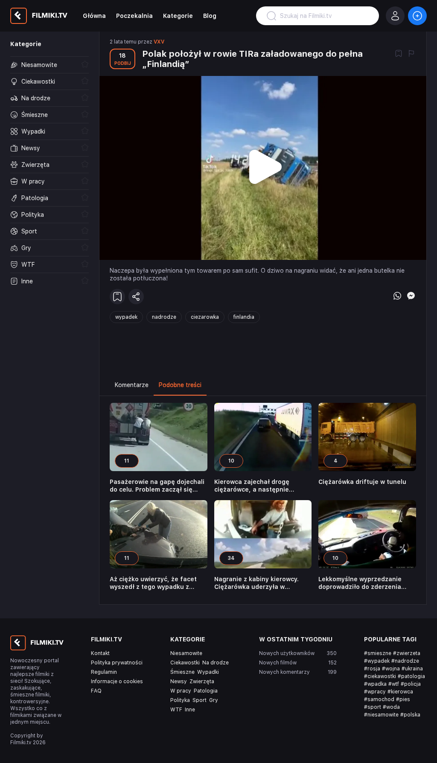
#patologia (411, 676)
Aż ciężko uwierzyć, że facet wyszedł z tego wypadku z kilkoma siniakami (153, 583)
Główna (94, 15)
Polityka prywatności (117, 663)
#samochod (379, 699)
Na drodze (215, 663)
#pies (403, 699)
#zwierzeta (406, 653)
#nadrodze (405, 661)
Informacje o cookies (117, 681)
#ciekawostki (380, 676)
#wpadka (375, 684)
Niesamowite (186, 653)
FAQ (96, 691)
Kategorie (178, 15)
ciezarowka (205, 317)
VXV (159, 42)
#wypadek (377, 661)
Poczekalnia (134, 15)
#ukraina (412, 669)
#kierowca (400, 692)
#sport (372, 707)
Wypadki (208, 672)
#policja (411, 684)
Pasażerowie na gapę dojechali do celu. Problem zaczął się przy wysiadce (157, 485)
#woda (391, 707)
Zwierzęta (201, 681)
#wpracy (375, 692)
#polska (410, 715)
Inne (190, 710)
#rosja (372, 669)
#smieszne (377, 653)
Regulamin (104, 672)
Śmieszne (182, 672)
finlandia (243, 317)
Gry (213, 700)
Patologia (206, 691)
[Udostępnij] (136, 296)
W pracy (180, 691)
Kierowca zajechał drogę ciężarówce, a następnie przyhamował (251, 485)
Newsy (178, 681)
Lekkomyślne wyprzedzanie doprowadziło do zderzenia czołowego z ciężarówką (360, 583)
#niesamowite (381, 715)
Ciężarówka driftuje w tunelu (362, 481)
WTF (176, 710)
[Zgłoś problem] (411, 54)
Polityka (180, 700)
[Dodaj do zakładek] (398, 54)
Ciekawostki (185, 663)
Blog (209, 15)
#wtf (393, 684)
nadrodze (164, 317)
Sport (199, 700)
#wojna (391, 669)
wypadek (126, 317)
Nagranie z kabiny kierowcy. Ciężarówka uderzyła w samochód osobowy (256, 583)
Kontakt (100, 653)
